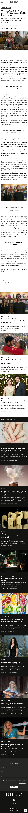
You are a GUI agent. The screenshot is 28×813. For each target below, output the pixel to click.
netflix (7, 282)
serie (2, 282)
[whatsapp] (14, 28)
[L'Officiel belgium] (14, 2)
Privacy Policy (22, 783)
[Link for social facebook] (11, 800)
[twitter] (11, 28)
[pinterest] (7, 28)
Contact (14, 806)
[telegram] (16, 28)
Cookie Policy (14, 810)
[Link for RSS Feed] (17, 800)
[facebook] (5, 28)
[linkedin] (9, 28)
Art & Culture (6, 8)
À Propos (14, 803)
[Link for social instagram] (14, 800)
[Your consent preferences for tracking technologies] (25, 810)
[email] (2, 28)
